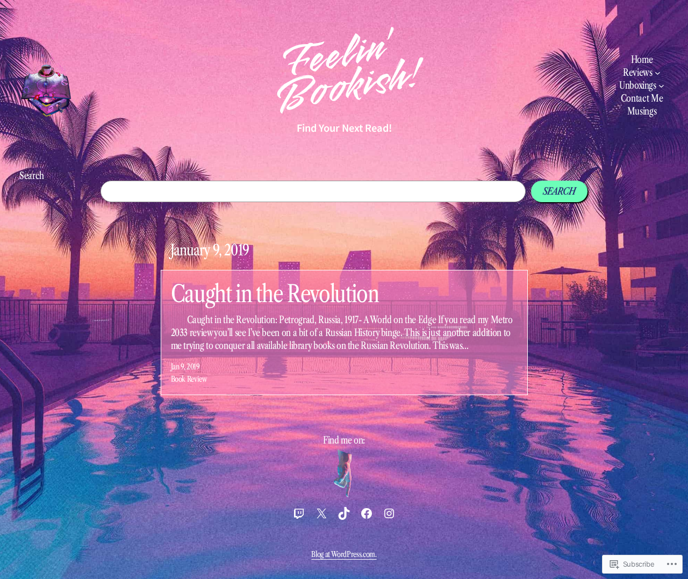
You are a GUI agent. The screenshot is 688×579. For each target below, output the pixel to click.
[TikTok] (344, 513)
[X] (321, 513)
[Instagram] (389, 513)
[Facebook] (366, 513)
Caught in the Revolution (275, 293)
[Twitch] (298, 513)
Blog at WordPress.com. (343, 554)
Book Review (189, 379)
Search (31, 176)
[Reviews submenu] (658, 73)
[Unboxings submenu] (661, 86)
